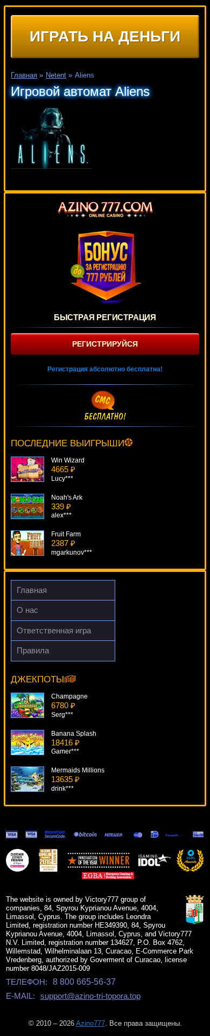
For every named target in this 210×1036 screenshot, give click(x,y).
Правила (33, 650)
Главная (32, 590)
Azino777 (90, 1023)
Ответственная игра (54, 630)
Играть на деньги (105, 36)
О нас (27, 609)
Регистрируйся (105, 344)
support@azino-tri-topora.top (90, 995)
